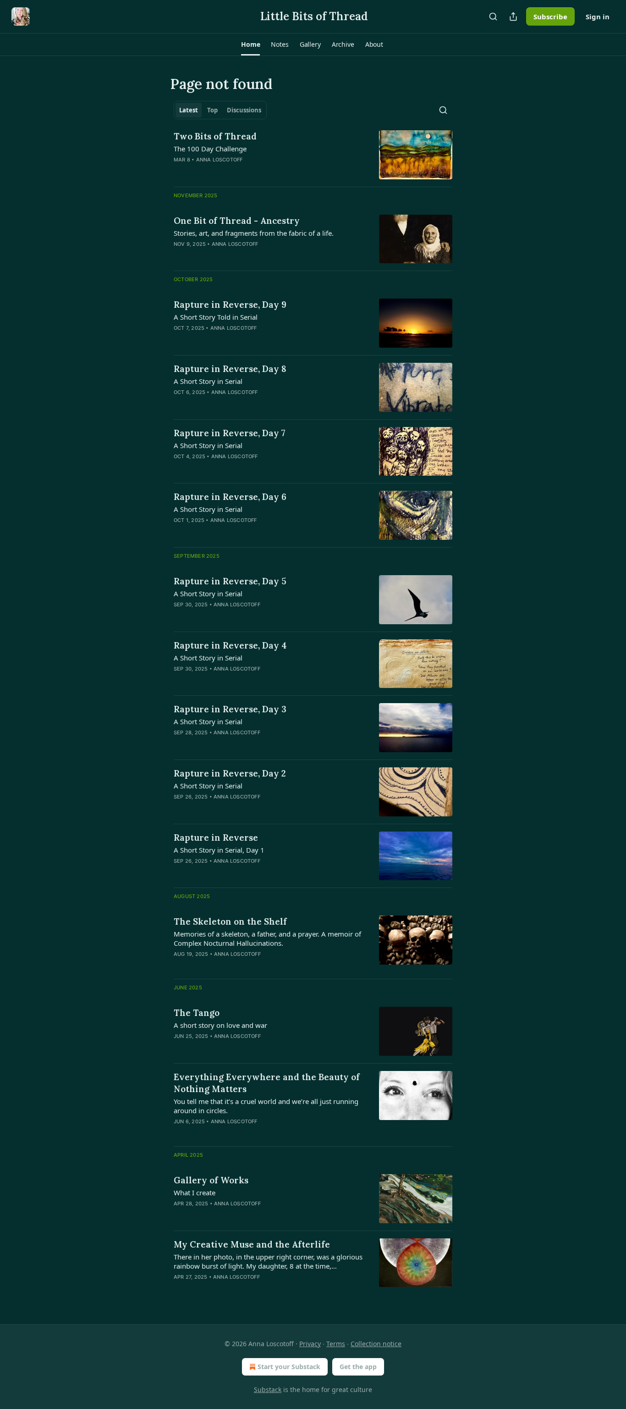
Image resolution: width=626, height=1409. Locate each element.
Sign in (598, 16)
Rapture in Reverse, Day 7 (230, 432)
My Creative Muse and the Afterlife (252, 1244)
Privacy (310, 1343)
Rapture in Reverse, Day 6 (230, 496)
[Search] (493, 16)
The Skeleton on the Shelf (230, 921)
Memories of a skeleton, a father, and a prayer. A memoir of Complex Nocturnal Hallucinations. (267, 938)
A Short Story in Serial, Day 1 (219, 849)
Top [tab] (212, 110)
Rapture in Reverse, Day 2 (230, 773)
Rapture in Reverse (216, 837)
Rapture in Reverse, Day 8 (230, 368)
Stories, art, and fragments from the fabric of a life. (254, 233)
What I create (194, 1192)
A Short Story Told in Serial (216, 317)
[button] (250, 44)
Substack (267, 1389)
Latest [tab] (188, 110)
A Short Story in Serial (208, 381)
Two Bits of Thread (215, 136)
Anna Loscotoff (219, 159)
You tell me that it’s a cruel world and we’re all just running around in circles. (266, 1106)
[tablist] (220, 110)
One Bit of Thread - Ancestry (237, 220)
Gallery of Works (211, 1180)
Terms (335, 1343)
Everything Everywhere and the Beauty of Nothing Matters (267, 1082)
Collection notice (376, 1343)
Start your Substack (289, 1366)
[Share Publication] (513, 16)
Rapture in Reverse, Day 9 (230, 304)
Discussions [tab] (244, 110)
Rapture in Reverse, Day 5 (230, 581)
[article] (313, 155)
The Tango (197, 1012)
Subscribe (550, 16)
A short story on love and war (220, 1025)
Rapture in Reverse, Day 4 (230, 645)
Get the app (358, 1366)
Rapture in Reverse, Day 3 (230, 709)
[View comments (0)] (242, 1048)
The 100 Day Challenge (210, 148)
